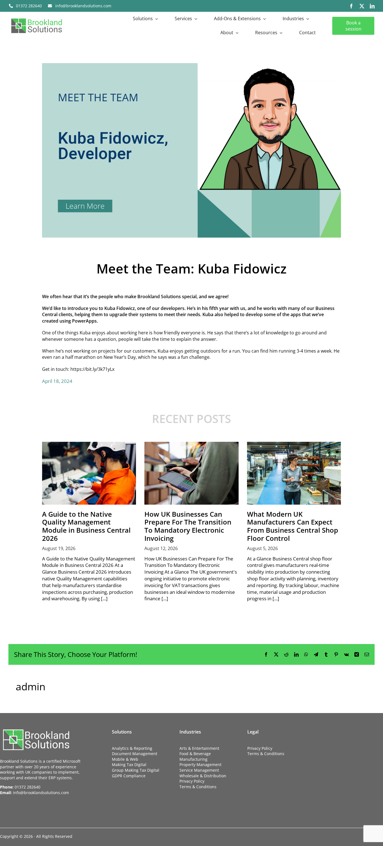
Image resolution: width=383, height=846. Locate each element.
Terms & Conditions (197, 786)
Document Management (134, 753)
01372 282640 (27, 787)
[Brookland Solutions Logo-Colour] (36, 18)
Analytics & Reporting (132, 748)
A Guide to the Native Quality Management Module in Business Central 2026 (86, 526)
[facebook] (351, 6)
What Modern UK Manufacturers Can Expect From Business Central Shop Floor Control (292, 526)
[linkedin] (372, 6)
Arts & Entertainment (199, 748)
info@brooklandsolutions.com (41, 792)
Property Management (200, 764)
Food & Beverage (195, 753)
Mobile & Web (125, 759)
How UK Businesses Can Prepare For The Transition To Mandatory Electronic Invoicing (187, 526)
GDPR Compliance (129, 775)
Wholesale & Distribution (202, 775)
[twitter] (361, 6)
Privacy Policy (191, 781)
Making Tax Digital (129, 764)
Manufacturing (193, 759)
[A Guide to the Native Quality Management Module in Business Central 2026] (89, 473)
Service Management (199, 770)
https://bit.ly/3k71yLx (92, 369)
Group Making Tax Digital (135, 770)
